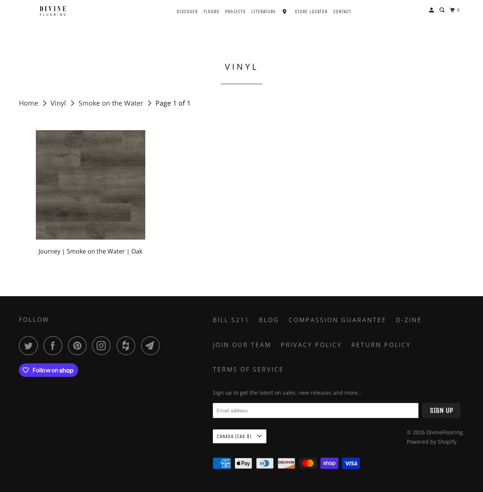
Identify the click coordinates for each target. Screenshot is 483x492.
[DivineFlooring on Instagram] (103, 345)
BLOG (269, 320)
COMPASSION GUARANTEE (337, 320)
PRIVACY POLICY (311, 345)
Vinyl (59, 103)
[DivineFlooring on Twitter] (30, 345)
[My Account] (432, 10)
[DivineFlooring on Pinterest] (79, 345)
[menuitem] (180, 11)
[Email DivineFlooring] (152, 345)
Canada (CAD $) (235, 436)
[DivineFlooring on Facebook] (54, 345)
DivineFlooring (444, 432)
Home (29, 103)
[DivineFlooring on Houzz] (128, 345)
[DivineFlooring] (53, 11)
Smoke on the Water (111, 103)
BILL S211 (231, 320)
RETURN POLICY (381, 345)
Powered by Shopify (432, 441)
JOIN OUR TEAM (242, 345)
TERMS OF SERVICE (248, 369)
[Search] (443, 10)
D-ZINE (409, 320)
